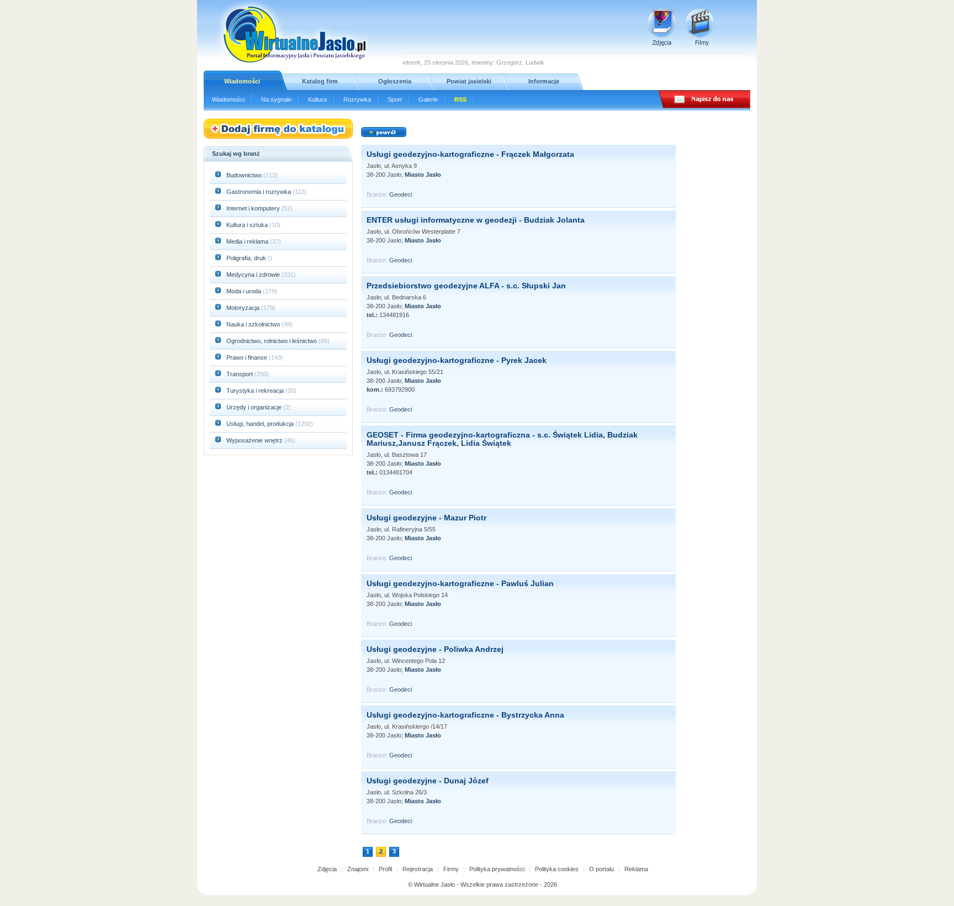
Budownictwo (244, 175)
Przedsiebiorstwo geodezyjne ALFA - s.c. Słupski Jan (466, 285)
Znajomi (357, 869)
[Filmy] (699, 27)
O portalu (601, 869)
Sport (395, 99)
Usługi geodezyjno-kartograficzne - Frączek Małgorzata (470, 154)
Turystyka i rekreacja (255, 390)
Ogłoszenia (394, 81)
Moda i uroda (244, 291)
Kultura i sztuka (247, 225)
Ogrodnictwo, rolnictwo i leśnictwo (272, 341)
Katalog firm (320, 81)
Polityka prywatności (496, 869)
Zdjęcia (327, 869)
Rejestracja (417, 869)
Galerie (428, 99)
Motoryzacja (243, 307)
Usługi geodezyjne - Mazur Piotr (426, 517)
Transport (240, 374)
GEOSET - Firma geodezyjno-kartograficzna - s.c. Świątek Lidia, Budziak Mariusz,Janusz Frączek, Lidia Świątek (502, 438)
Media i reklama (248, 241)
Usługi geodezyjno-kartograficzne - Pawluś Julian (460, 583)
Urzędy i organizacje (254, 407)
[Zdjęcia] (661, 27)
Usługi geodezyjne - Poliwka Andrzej (435, 649)
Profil (385, 869)
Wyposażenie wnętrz (255, 440)
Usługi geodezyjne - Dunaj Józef (428, 780)
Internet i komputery (254, 208)
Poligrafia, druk (246, 258)
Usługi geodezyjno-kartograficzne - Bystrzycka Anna (465, 714)
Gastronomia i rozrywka (259, 191)
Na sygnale (276, 99)
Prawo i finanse (247, 357)
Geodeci (400, 194)
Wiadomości (242, 81)
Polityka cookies (557, 869)
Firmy (451, 869)
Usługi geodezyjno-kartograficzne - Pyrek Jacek (457, 360)
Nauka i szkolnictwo (254, 324)
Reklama (636, 869)
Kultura (317, 99)
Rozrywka (357, 99)
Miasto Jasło (423, 174)
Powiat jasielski (469, 81)
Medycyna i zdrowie (254, 274)
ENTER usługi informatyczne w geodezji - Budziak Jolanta (476, 219)
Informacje (543, 81)
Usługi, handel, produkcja (260, 423)
